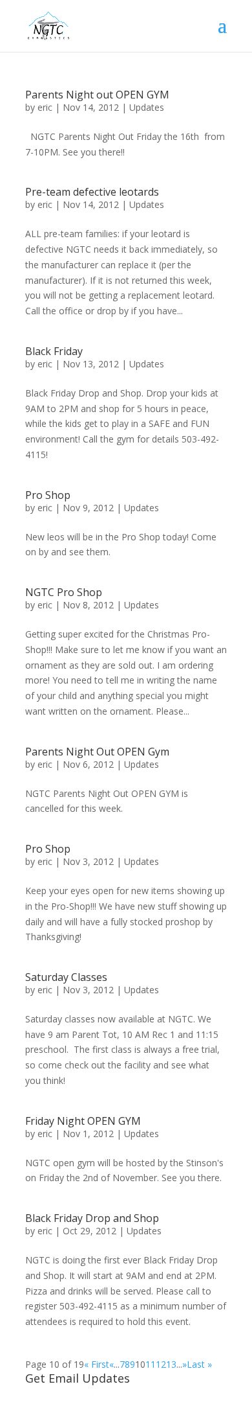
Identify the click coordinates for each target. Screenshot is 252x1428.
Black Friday (54, 351)
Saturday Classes (66, 977)
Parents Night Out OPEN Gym (97, 751)
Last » (199, 1364)
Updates (146, 107)
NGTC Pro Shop (63, 592)
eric (44, 107)
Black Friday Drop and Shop (92, 1218)
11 (150, 1364)
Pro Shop (47, 495)
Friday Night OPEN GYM (83, 1121)
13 (171, 1364)
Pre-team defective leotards (92, 192)
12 (161, 1364)
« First (96, 1364)
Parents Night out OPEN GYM (97, 94)
